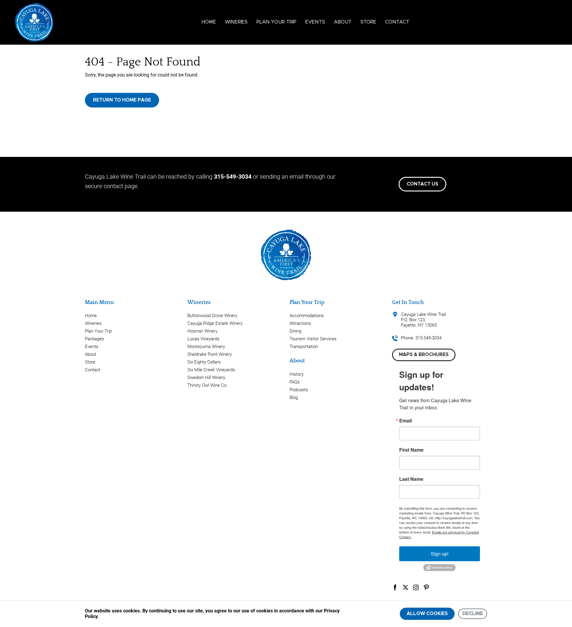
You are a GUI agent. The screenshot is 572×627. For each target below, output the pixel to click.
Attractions (300, 323)
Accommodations (307, 315)
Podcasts (299, 389)
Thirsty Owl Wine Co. (207, 385)
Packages (94, 338)
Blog (294, 397)
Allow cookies (427, 613)
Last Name (411, 479)
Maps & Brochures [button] (424, 354)
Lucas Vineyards (203, 338)
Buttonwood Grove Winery (212, 315)
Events (315, 22)
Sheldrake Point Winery (209, 354)
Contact (397, 22)
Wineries (236, 22)
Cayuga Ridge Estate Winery (215, 323)
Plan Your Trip (276, 22)
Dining (295, 331)
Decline (472, 613)
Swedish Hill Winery (206, 377)
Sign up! (439, 553)
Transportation (304, 346)
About (343, 22)
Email (405, 420)
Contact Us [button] (422, 184)
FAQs (295, 382)
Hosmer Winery (202, 331)
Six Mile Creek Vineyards (211, 369)
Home (209, 22)
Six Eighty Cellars (204, 362)
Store (368, 22)
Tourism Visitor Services (313, 338)
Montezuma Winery (206, 346)
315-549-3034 (232, 176)
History (297, 374)
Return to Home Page (122, 100)
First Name (411, 449)
